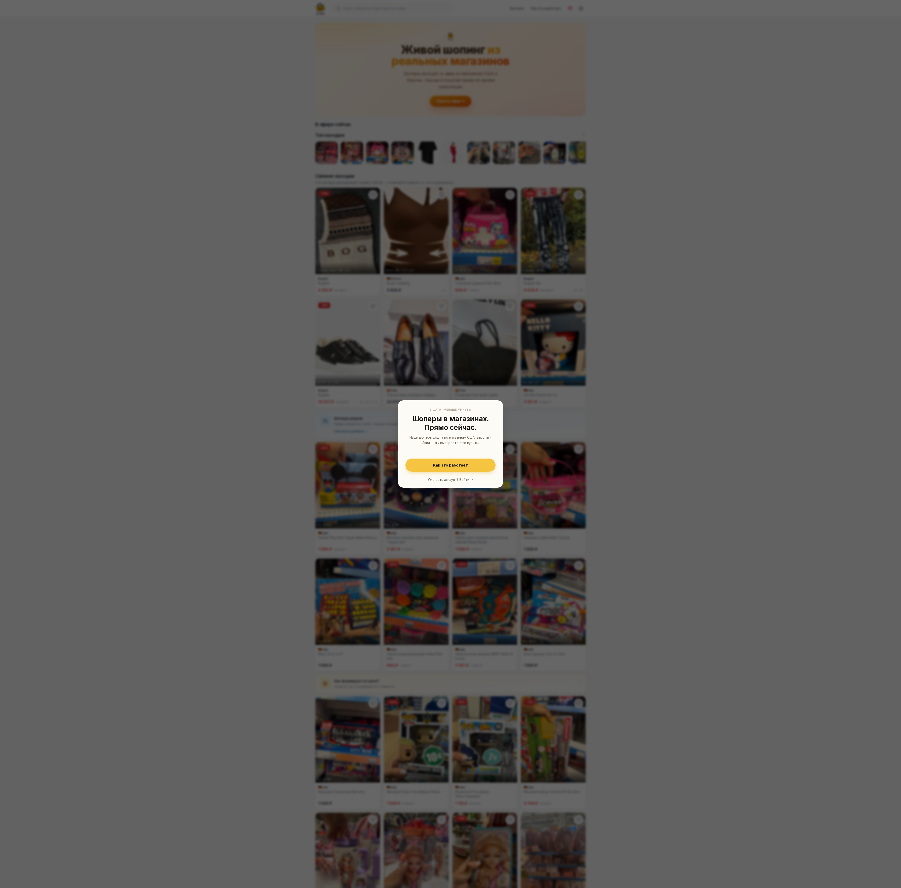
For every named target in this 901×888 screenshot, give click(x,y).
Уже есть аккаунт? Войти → (450, 480)
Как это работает (450, 465)
